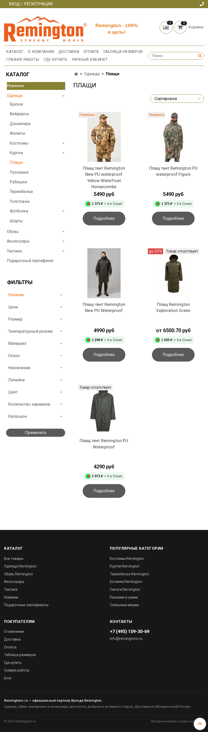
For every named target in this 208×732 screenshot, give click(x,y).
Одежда (92, 73)
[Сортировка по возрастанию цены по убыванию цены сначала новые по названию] (177, 98)
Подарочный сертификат (30, 260)
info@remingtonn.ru (126, 639)
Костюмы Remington (127, 559)
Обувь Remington (18, 574)
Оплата (91, 51)
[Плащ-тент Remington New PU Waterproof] (104, 273)
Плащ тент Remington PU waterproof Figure (173, 171)
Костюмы (19, 143)
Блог (8, 678)
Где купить (55, 59)
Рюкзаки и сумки (124, 597)
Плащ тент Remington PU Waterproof (104, 443)
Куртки (16, 152)
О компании (41, 51)
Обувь (13, 231)
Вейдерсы (19, 113)
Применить (35, 432)
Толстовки (19, 201)
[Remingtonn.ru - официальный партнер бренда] (45, 28)
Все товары (13, 559)
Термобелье (21, 191)
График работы (22, 59)
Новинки (15, 85)
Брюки (16, 104)
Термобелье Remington (129, 574)
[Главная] (76, 74)
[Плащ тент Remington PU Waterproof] (104, 409)
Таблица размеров (123, 51)
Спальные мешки (124, 605)
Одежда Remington (20, 566)
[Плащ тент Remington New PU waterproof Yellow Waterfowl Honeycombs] (104, 137)
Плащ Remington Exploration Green (173, 307)
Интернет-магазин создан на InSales (177, 721)
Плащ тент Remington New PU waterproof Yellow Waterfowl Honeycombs (104, 177)
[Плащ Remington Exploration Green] (173, 273)
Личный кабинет (90, 59)
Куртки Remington (125, 566)
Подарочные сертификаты (26, 605)
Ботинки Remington (126, 582)
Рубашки (18, 182)
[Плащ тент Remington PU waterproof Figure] (173, 137)
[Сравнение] (167, 27)
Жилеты (17, 133)
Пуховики (19, 172)
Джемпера (20, 123)
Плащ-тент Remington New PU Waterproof (104, 307)
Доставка (68, 51)
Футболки (19, 211)
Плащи (16, 162)
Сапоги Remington (125, 589)
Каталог (15, 51)
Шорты (16, 221)
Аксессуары (18, 241)
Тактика (14, 251)
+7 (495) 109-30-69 (129, 631)
